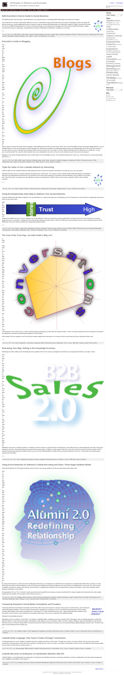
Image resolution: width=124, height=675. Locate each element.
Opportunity (72, 160)
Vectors (42, 162)
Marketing (111, 68)
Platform (74, 34)
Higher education (29, 648)
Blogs (18, 34)
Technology (110, 80)
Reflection (116, 70)
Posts (112, 3)
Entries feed (110, 96)
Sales (11, 162)
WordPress (62, 673)
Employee (116, 39)
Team (28, 230)
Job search (53, 160)
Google (53, 34)
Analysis (17, 228)
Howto (57, 34)
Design (36, 34)
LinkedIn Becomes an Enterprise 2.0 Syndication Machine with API (33, 654)
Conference (111, 33)
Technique (22, 36)
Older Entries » (99, 669)
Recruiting (91, 228)
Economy (36, 459)
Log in (108, 95)
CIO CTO (117, 24)
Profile (94, 160)
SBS (97, 34)
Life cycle (64, 228)
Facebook (34, 160)
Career (22, 34)
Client (26, 34)
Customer (31, 34)
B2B (15, 34)
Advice (16, 160)
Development (31, 228)
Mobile (118, 69)
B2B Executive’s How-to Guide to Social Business (25, 16)
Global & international (62, 597)
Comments (120, 3)
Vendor (72, 631)
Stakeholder (10, 36)
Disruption (30, 459)
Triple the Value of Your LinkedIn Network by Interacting (28, 167)
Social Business (43, 36)
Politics (111, 70)
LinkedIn (61, 34)
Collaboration (22, 343)
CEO (111, 24)
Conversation (30, 343)
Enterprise (41, 34)
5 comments (63, 230)
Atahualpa (68, 673)
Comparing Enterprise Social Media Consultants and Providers (31, 604)
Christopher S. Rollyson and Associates (28, 3)
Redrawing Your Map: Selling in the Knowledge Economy (28, 348)
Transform (29, 162)
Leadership (37, 343)
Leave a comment (81, 459)
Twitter (30, 36)
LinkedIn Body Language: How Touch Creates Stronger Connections (34, 638)
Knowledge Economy (110, 62)
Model (74, 228)
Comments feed (111, 98)
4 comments (53, 599)
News (107, 70)
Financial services (52, 228)
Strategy (16, 36)
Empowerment (113, 42)
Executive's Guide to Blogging (16, 41)
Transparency (40, 230)
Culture (109, 35)
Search (15, 162)
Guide (43, 160)
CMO (108, 27)
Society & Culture (84, 343)
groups (39, 160)
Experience (112, 49)
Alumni (24, 597)
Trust (26, 36)
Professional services (83, 34)
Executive (47, 34)
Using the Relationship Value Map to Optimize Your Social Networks (33, 194)
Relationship (92, 34)
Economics (109, 39)
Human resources (34, 599)
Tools (82, 662)
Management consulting (45, 631)
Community (40, 597)
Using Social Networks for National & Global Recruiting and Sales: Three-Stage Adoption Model (46, 465)
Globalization (116, 51)
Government (109, 52)
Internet (119, 59)
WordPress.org (111, 100)
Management (68, 34)
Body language (20, 648)
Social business (6, 230)
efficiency (38, 228)
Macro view (82, 597)
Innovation (111, 59)
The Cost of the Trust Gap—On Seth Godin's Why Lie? (27, 235)
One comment (81, 188)
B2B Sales (56, 230)
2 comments (51, 36)
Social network (22, 162)
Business (29, 597)
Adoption (19, 597)
